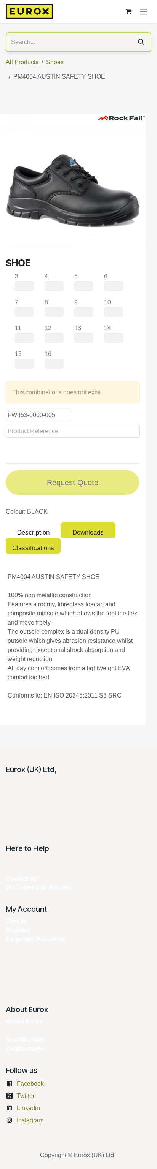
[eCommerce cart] (128, 11)
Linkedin (28, 1108)
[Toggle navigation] (143, 11)
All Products (22, 62)
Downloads (88, 532)
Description (33, 532)
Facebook (30, 1083)
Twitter (26, 1096)
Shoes (55, 62)
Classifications (33, 548)
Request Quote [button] (72, 482)
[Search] (141, 42)
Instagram (30, 1120)
